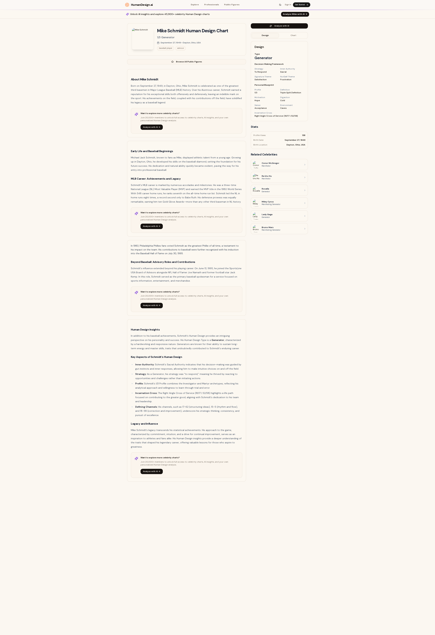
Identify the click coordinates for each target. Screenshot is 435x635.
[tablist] (279, 35)
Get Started (300, 5)
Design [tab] (265, 35)
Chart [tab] (293, 35)
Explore (195, 4)
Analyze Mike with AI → (295, 14)
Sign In (288, 4)
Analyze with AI (281, 25)
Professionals (211, 4)
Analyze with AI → (151, 127)
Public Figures (231, 4)
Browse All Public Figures (189, 61)
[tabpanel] (279, 81)
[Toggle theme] (280, 4)
